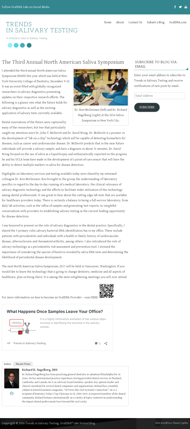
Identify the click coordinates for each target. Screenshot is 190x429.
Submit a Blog (156, 22)
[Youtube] (185, 7)
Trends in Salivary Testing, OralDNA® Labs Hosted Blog (60, 423)
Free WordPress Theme (167, 423)
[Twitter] (180, 7)
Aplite (185, 423)
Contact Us (135, 22)
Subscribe (147, 107)
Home (108, 22)
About (120, 22)
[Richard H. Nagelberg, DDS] (11, 387)
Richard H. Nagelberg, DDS (40, 370)
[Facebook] (175, 7)
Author (7, 364)
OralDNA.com (177, 22)
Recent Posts (23, 364)
